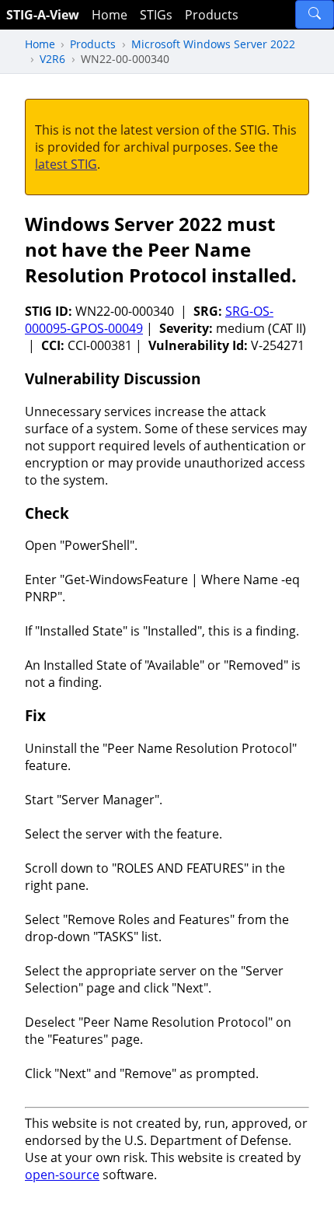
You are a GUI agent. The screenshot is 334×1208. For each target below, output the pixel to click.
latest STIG (66, 164)
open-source (62, 1174)
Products (211, 14)
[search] (314, 14)
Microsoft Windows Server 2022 (213, 44)
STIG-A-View (42, 14)
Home (109, 14)
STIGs (156, 14)
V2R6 (52, 58)
